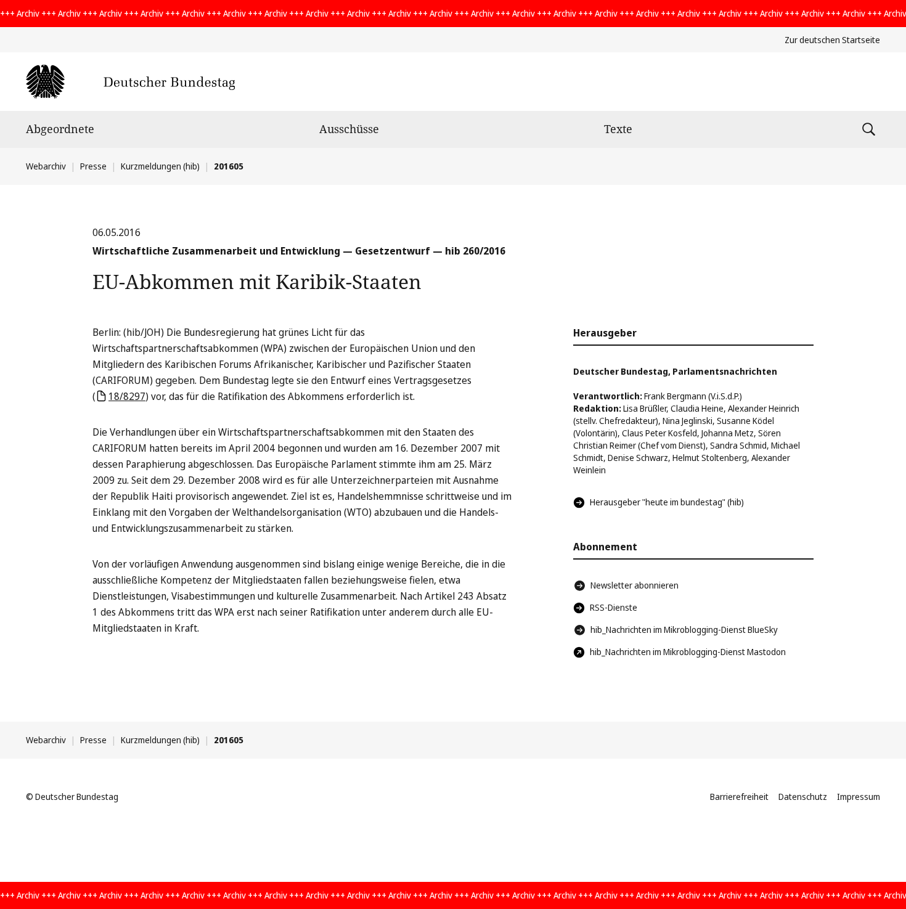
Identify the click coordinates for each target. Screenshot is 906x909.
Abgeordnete (60, 128)
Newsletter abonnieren (634, 585)
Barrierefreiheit (739, 796)
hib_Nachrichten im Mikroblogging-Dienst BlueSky (684, 629)
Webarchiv (46, 166)
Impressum (858, 796)
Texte (618, 128)
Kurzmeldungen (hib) (160, 166)
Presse (93, 166)
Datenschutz (802, 796)
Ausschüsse (349, 128)
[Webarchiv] (130, 82)
